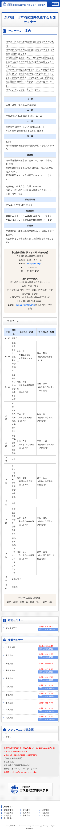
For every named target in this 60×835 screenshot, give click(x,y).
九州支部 (9, 718)
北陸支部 (9, 686)
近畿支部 (9, 695)
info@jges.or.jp (34, 263)
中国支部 (9, 703)
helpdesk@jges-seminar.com (24, 755)
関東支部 (9, 663)
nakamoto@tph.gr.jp (25, 305)
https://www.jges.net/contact (25, 772)
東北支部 (9, 655)
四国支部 (9, 709)
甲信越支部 (10, 670)
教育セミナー (11, 737)
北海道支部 (10, 647)
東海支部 (9, 678)
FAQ (56, 4)
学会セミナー (11, 628)
